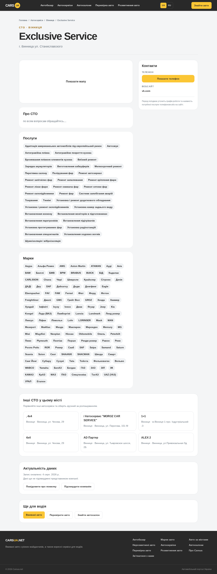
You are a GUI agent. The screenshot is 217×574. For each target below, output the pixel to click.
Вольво (119, 361)
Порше (72, 340)
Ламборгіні (63, 313)
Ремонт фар (66, 193)
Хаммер (114, 300)
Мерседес (92, 327)
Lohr (70, 320)
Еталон (41, 381)
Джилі (47, 300)
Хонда (101, 300)
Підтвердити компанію (77, 486)
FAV (47, 293)
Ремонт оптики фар (95, 186)
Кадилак (114, 272)
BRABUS (76, 272)
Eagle (105, 286)
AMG (62, 266)
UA (163, 5)
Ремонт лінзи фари (36, 186)
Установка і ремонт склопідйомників (47, 207)
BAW (28, 272)
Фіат (81, 293)
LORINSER (84, 320)
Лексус (29, 320)
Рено (118, 340)
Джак (79, 306)
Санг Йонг (31, 361)
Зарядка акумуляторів (38, 166)
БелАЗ (58, 367)
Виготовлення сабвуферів (73, 166)
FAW (57, 293)
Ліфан (42, 320)
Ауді (109, 266)
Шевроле (72, 279)
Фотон (105, 293)
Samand (106, 347)
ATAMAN (96, 266)
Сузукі (60, 361)
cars (12, 5)
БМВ (52, 272)
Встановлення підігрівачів (79, 220)
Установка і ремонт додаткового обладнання (83, 200)
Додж (76, 286)
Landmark (94, 313)
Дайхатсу (62, 286)
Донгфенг (90, 286)
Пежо (28, 340)
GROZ (88, 300)
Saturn (120, 347)
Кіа (113, 306)
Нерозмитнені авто (144, 545)
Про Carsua (195, 550)
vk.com (146, 91)
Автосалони (84, 5)
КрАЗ (42, 374)
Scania (29, 354)
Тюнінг (47, 200)
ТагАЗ (95, 374)
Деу (38, 286)
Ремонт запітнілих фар (38, 180)
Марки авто (168, 539)
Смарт (112, 354)
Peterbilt (115, 334)
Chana (47, 279)
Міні (27, 334)
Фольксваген (101, 361)
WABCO (29, 367)
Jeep (103, 306)
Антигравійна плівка (37, 152)
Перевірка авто (104, 5)
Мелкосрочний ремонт (108, 166)
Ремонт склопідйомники (39, 193)
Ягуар (91, 306)
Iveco (68, 306)
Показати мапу (76, 81)
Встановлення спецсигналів (42, 234)
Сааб (71, 347)
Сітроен (105, 279)
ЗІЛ (103, 367)
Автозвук (112, 146)
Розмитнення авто (129, 5)
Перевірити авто (60, 515)
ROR (47, 347)
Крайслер (90, 279)
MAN (110, 320)
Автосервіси (65, 5)
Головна (23, 20)
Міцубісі (40, 334)
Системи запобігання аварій (96, 193)
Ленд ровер (113, 313)
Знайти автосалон (89, 515)
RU (169, 5)
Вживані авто (34, 514)
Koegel (29, 313)
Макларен (74, 327)
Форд (92, 293)
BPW (62, 272)
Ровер (59, 347)
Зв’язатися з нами (143, 555)
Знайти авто (201, 5)
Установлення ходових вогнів (82, 234)
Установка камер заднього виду (93, 207)
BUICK (90, 272)
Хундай (29, 306)
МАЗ (53, 374)
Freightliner (31, 300)
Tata (71, 361)
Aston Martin (78, 266)
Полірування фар (62, 173)
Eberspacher (32, 293)
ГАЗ (83, 367)
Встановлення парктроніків (41, 220)
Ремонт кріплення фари (102, 180)
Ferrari (69, 293)
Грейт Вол (73, 300)
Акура (28, 266)
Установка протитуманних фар (43, 227)
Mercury (107, 327)
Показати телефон (168, 78)
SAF (82, 347)
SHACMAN (83, 354)
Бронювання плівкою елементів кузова (48, 159)
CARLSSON (31, 279)
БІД (101, 272)
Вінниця (50, 20)
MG (120, 327)
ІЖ (111, 367)
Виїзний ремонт (87, 159)
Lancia (79, 313)
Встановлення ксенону (38, 213)
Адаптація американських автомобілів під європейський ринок (63, 146)
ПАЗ (63, 374)
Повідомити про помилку (41, 486)
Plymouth (42, 340)
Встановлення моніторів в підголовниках (82, 213)
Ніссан (69, 334)
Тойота (84, 361)
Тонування (31, 200)
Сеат (53, 354)
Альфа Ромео (46, 266)
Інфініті (43, 306)
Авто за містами (198, 539)
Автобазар (47, 5)
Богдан (71, 367)
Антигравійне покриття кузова (73, 152)
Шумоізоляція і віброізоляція (43, 241)
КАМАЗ (29, 374)
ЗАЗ (93, 367)
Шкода (99, 354)
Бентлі (40, 272)
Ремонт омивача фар (65, 186)
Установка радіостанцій (81, 227)
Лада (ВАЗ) (45, 313)
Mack (99, 320)
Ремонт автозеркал (90, 173)
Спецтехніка (79, 374)
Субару (46, 361)
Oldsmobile (85, 334)
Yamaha (44, 367)
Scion (41, 354)
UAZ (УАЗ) (110, 374)
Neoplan (55, 334)
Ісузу (56, 306)
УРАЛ (28, 381)
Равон (106, 340)
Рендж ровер (89, 340)
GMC (59, 300)
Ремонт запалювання (70, 180)
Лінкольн (56, 320)
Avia (119, 266)
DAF (48, 286)
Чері (59, 279)
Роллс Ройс (32, 347)
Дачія (119, 279)
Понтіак (57, 340)
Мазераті (30, 327)
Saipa (93, 347)
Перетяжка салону (36, 173)
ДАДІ (28, 286)
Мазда (59, 327)
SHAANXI (66, 354)
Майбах (45, 327)
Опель (101, 334)
